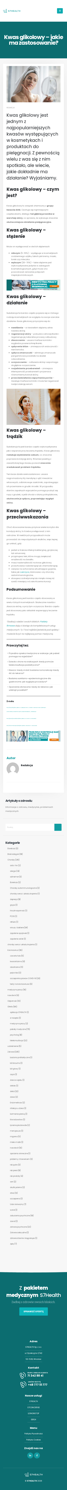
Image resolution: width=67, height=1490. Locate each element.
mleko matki (15, 1142)
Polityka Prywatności (33, 1434)
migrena (14, 1136)
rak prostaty (15, 1176)
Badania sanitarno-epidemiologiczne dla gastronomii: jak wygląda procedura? (30, 680)
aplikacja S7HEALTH (18, 1012)
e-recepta (14, 1018)
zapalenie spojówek (18, 933)
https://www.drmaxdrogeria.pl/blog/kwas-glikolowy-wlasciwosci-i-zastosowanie (22, 725)
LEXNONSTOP (33, 1413)
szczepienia (15, 1198)
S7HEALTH (33, 1401)
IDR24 (33, 1419)
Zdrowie (10, 1052)
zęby (12, 1244)
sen (11, 1181)
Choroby (11, 860)
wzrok (12, 1210)
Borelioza (11, 848)
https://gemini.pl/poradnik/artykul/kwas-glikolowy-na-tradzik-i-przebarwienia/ (21, 718)
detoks (13, 1085)
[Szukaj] (58, 827)
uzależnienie (12, 1046)
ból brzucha (15, 1063)
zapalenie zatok (16, 939)
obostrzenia (15, 967)
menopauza (15, 1131)
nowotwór (11, 995)
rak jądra (14, 1165)
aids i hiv (14, 865)
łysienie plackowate (18, 1125)
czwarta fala (15, 956)
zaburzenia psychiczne (20, 1215)
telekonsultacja (16, 1040)
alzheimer (14, 877)
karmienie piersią (17, 1114)
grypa (12, 905)
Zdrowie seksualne (18, 1232)
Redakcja (11, 108)
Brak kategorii (13, 854)
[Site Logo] (11, 11)
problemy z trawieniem (20, 1159)
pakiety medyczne (18, 1029)
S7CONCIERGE (33, 1407)
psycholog (14, 1035)
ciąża (12, 1074)
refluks (13, 922)
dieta (12, 1091)
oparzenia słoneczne (19, 1153)
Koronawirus (12, 950)
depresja (13, 899)
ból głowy (14, 1069)
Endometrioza (16, 1102)
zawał (12, 1221)
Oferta (10, 1006)
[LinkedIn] (30, 1456)
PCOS (12, 916)
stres (12, 1193)
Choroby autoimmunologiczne (23, 888)
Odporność (12, 1001)
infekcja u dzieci (17, 1108)
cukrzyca (24, 572)
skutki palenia (16, 1187)
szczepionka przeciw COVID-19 (23, 978)
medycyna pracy (14, 989)
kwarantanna (16, 961)
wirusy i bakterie (17, 927)
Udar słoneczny (16, 1204)
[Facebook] (37, 1456)
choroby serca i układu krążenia (23, 893)
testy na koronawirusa (19, 984)
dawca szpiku (16, 1080)
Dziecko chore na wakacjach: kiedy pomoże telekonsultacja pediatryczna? (31, 663)
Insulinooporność (17, 910)
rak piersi (14, 1170)
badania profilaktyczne (20, 1057)
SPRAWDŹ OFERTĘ (34, 1311)
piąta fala (14, 973)
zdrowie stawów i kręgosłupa (22, 1238)
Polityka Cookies (33, 1440)
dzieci (12, 1097)
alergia (13, 871)
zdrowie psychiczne (18, 1227)
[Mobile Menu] (60, 10)
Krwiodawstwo (16, 1119)
